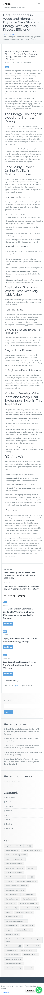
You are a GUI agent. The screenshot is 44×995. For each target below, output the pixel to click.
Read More (8, 623)
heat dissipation (28, 894)
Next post (7, 583)
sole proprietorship (32, 946)
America (31, 868)
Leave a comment (25, 62)
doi (31, 877)
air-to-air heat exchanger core (16, 855)
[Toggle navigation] (38, 4)
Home (5, 34)
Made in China (11, 925)
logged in (17, 685)
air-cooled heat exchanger (31, 850)
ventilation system (30, 954)
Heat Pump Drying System (28, 903)
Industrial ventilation (13, 917)
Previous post (8, 569)
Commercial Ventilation (14, 872)
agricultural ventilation (13, 846)
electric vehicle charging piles (26, 881)
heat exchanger (12, 899)
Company (9, 806)
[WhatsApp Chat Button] (39, 990)
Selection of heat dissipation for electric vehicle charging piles (22, 940)
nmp (8, 930)
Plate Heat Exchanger (23, 930)
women (29, 968)
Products (9, 824)
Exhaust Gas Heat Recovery (15, 890)
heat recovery (11, 908)
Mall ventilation (27, 925)
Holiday (25, 908)
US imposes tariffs (12, 954)
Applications (10, 797)
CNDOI (7, 4)
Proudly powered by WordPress (12, 986)
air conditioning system (14, 863)
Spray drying (11, 950)
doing (9, 881)
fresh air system (11, 894)
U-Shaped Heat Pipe (27, 950)
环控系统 (6, 992)
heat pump (10, 903)
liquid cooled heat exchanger (15, 921)
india (35, 908)
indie (8, 912)
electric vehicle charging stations (16, 886)
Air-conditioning (12, 850)
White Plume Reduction (14, 963)
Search (7, 700)
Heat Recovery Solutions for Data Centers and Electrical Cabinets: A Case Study (19, 575)
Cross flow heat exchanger (15, 877)
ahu (29, 846)
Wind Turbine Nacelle (13, 968)
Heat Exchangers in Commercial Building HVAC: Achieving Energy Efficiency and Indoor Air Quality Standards (21, 731)
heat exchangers (29, 899)
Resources (9, 828)
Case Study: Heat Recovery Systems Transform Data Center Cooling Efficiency (19, 665)
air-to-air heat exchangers (14, 859)
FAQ (7, 815)
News (12, 34)
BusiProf (33, 986)
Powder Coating (12, 934)
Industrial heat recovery (24, 912)
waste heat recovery (13, 959)
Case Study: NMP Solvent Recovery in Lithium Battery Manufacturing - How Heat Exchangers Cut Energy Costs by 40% (21, 761)
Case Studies (10, 802)
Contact (9, 811)
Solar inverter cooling (13, 946)
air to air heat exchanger (14, 868)
